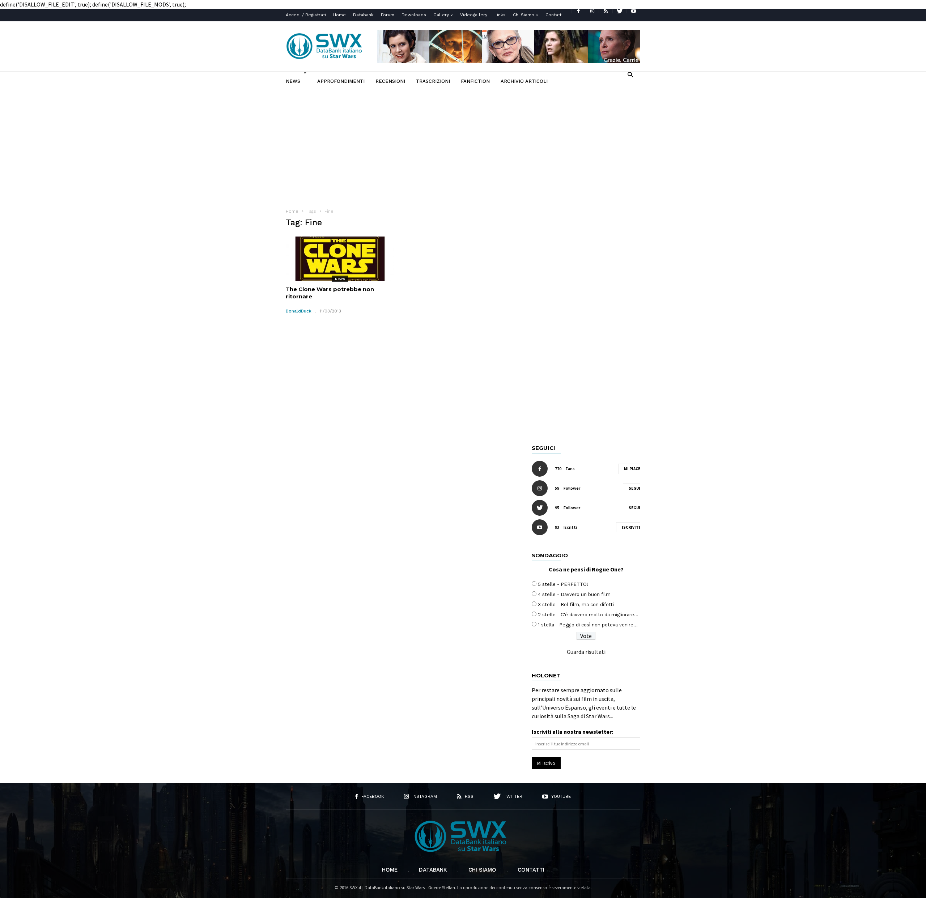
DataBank (433, 870)
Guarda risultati (586, 651)
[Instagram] (592, 11)
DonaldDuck (298, 311)
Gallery (441, 14)
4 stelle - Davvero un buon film (574, 594)
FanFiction (475, 81)
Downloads (414, 14)
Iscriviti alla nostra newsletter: (572, 731)
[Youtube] (633, 11)
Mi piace (632, 468)
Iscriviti (631, 527)
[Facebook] (578, 11)
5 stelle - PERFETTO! (563, 584)
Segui (634, 488)
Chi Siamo (523, 14)
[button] (630, 74)
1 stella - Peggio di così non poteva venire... (588, 624)
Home (339, 14)
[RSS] (606, 11)
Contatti (553, 14)
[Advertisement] (463, 145)
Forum (387, 14)
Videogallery (473, 14)
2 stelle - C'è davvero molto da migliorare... (588, 614)
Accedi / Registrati (306, 14)
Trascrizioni (433, 81)
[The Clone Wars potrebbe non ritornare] (340, 259)
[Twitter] (619, 11)
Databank (363, 14)
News (293, 81)
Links (500, 14)
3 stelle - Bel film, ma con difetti (576, 604)
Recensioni (390, 81)
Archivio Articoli (524, 81)
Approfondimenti (341, 81)
